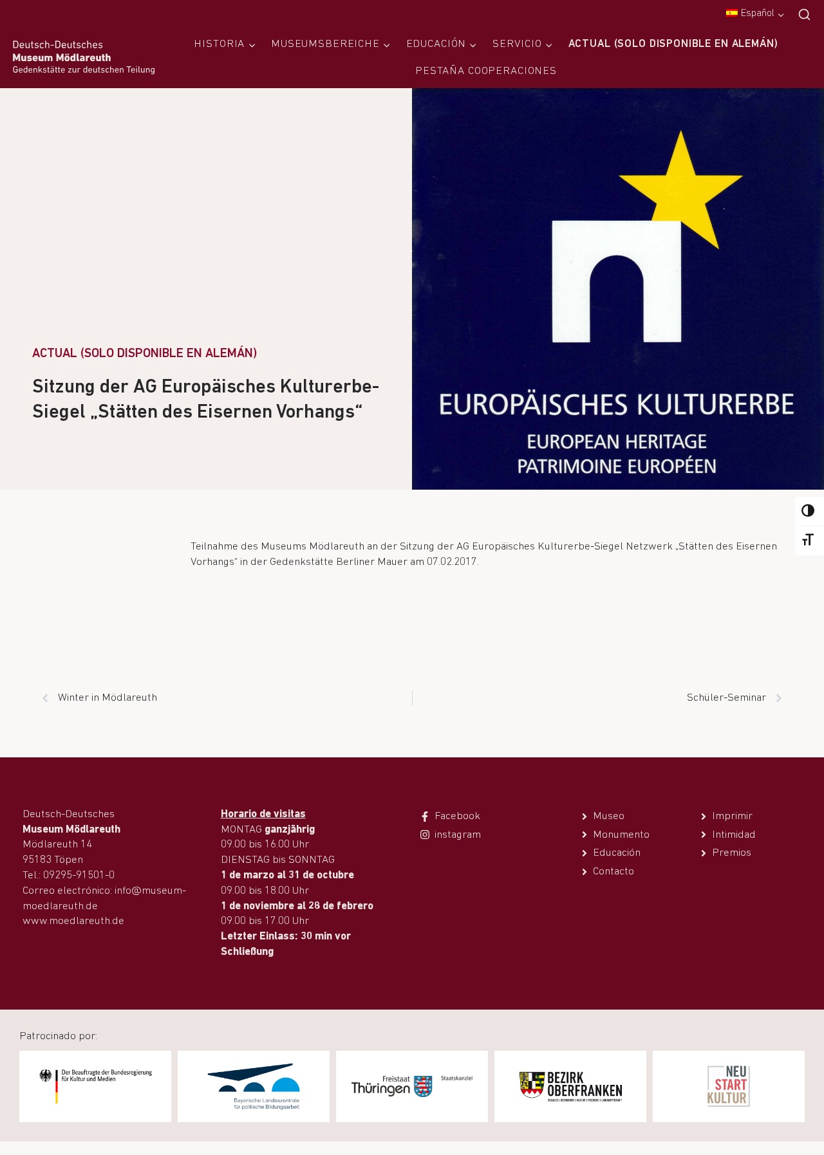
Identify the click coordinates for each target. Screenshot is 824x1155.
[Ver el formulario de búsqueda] (804, 15)
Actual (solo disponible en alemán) (673, 44)
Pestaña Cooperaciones (486, 71)
